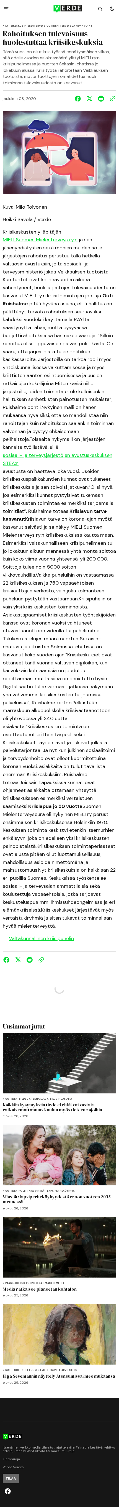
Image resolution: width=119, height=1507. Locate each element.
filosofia (65, 1099)
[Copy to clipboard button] (111, 98)
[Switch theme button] (111, 8)
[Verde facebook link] (8, 1491)
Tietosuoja (11, 1459)
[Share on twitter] (89, 98)
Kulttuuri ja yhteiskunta (41, 1370)
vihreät (40, 1191)
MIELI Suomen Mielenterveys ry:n (40, 239)
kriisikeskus (14, 26)
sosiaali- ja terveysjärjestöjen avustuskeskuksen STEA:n (57, 459)
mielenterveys (34, 26)
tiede (53, 1099)
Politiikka (26, 1191)
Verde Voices (13, 1467)
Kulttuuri (13, 1370)
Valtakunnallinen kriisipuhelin (41, 938)
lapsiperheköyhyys (61, 1191)
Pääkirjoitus (15, 1283)
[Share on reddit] (101, 98)
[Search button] (100, 8)
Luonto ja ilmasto (40, 1283)
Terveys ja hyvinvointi (77, 26)
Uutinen (52, 26)
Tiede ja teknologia (33, 1099)
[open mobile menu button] (6, 9)
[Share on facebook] (79, 98)
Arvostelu (69, 1370)
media (60, 1283)
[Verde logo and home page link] (60, 9)
